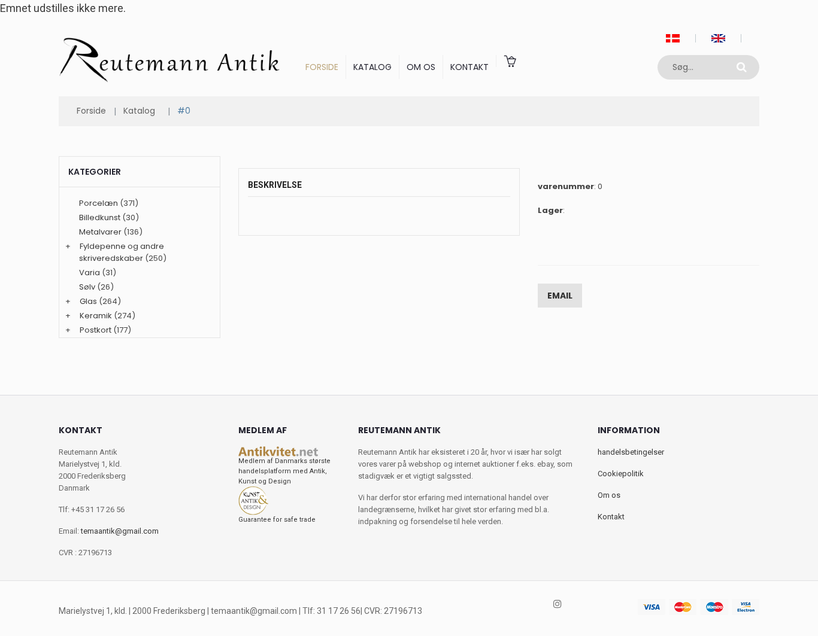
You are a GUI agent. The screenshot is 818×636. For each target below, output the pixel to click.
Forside (321, 67)
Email (559, 296)
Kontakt (469, 67)
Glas (88, 301)
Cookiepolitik (621, 473)
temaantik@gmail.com (120, 531)
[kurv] (509, 61)
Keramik (96, 315)
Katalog (372, 67)
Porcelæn (98, 203)
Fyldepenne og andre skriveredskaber (121, 252)
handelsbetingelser (631, 452)
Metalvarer (100, 232)
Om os (421, 67)
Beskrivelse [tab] (275, 185)
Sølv (87, 287)
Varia (89, 272)
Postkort (95, 330)
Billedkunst (99, 217)
